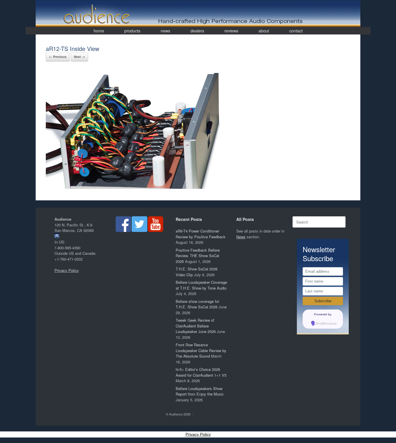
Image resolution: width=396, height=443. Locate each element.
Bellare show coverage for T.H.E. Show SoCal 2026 (197, 304)
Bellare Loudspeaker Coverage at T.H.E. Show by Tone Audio (201, 285)
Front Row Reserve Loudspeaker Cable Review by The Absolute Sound (201, 350)
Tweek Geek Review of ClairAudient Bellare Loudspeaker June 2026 (196, 325)
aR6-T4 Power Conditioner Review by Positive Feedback (201, 233)
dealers (197, 31)
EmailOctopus (326, 323)
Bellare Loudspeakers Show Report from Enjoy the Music (200, 391)
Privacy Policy (67, 270)
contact (296, 31)
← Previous (57, 56)
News (241, 236)
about (264, 31)
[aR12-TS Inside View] (133, 187)
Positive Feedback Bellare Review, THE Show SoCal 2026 (198, 255)
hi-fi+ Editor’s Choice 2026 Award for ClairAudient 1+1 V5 (201, 372)
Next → (79, 56)
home (99, 31)
